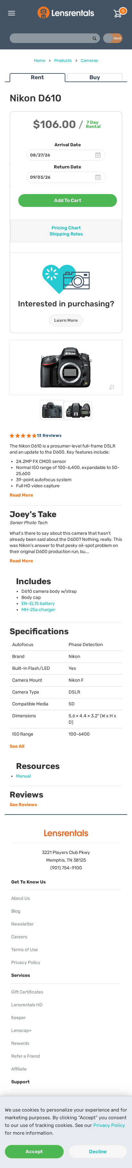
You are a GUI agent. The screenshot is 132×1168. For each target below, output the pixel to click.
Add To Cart (67, 200)
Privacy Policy (109, 1125)
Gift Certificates (27, 992)
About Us (20, 898)
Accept (34, 1152)
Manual (23, 776)
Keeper (18, 1017)
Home (39, 60)
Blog (15, 911)
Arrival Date (67, 145)
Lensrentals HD (27, 1005)
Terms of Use (24, 949)
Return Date (67, 167)
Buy (94, 77)
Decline (98, 1152)
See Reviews (23, 804)
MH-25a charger (38, 609)
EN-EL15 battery (38, 603)
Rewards (20, 1043)
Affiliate (19, 1069)
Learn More (66, 320)
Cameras (89, 60)
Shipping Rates (66, 234)
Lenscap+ (21, 1030)
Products (63, 60)
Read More (21, 495)
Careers (19, 937)
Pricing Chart (66, 228)
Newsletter (22, 924)
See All (17, 746)
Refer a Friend (25, 1056)
